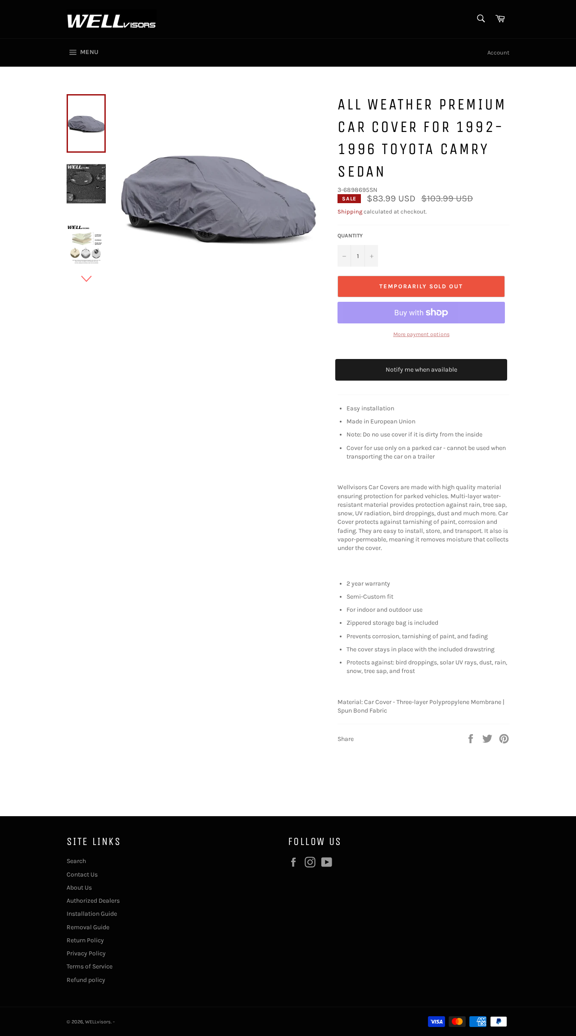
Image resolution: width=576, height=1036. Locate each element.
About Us (79, 887)
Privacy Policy (86, 953)
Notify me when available (421, 369)
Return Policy (85, 940)
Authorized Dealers (93, 900)
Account (498, 52)
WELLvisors (98, 1022)
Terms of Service (89, 966)
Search (76, 861)
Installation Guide (92, 914)
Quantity (350, 235)
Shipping (350, 211)
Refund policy (86, 980)
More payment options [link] (421, 334)
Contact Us (82, 874)
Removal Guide (88, 927)
